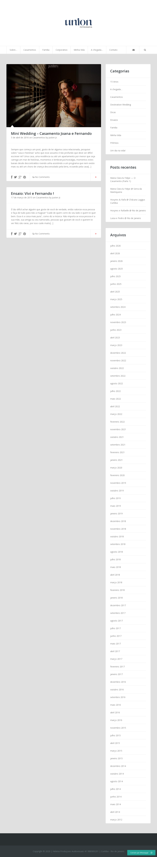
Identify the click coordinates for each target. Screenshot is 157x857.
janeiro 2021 (116, 459)
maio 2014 (115, 804)
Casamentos (29, 49)
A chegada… (97, 49)
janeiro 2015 (116, 758)
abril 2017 (115, 651)
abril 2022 (115, 406)
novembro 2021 (118, 429)
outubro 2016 (117, 689)
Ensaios (114, 119)
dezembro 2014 (118, 766)
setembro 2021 (117, 444)
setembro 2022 (117, 375)
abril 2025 (115, 291)
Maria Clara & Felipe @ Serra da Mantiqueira (126, 190)
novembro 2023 (118, 322)
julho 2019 (115, 498)
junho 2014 (115, 796)
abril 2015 (115, 743)
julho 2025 (115, 276)
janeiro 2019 (116, 513)
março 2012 (116, 819)
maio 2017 (115, 643)
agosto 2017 (116, 620)
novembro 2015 (118, 727)
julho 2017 (115, 628)
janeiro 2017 (116, 674)
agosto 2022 (116, 383)
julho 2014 (115, 789)
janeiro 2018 (116, 597)
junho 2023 (115, 329)
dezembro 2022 (118, 352)
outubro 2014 (117, 773)
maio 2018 (115, 567)
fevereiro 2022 (117, 421)
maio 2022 (115, 398)
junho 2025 (115, 284)
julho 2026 (115, 245)
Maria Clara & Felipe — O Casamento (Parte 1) (123, 179)
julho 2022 (115, 391)
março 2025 (116, 299)
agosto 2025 (116, 268)
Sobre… (13, 49)
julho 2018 (115, 559)
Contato (113, 49)
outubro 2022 (117, 368)
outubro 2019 (117, 490)
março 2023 (116, 345)
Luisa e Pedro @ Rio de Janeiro (125, 218)
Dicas (113, 112)
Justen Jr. (53, 137)
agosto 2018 (116, 551)
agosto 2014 (116, 781)
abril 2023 (115, 337)
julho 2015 (115, 735)
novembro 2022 (118, 360)
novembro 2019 (118, 482)
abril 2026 (115, 253)
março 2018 (116, 582)
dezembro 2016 (118, 681)
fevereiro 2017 (117, 666)
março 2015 (116, 750)
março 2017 (116, 658)
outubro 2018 (117, 536)
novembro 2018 (118, 528)
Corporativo (61, 49)
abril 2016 (115, 712)
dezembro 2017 (118, 605)
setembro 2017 (117, 613)
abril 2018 (115, 574)
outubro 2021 (117, 437)
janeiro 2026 (116, 261)
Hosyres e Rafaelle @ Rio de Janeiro (128, 210)
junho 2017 (115, 635)
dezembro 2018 (118, 521)
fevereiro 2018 (117, 590)
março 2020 (116, 467)
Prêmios (114, 142)
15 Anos (114, 81)
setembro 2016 (117, 697)
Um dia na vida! (117, 150)
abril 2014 (115, 811)
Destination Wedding (120, 104)
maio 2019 (115, 505)
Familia (45, 49)
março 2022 (116, 414)
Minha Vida (79, 49)
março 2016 (116, 720)
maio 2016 (115, 704)
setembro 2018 (117, 544)
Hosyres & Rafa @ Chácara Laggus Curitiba (127, 201)
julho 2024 (115, 314)
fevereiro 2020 (117, 475)
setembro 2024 (117, 306)
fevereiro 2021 (117, 452)
